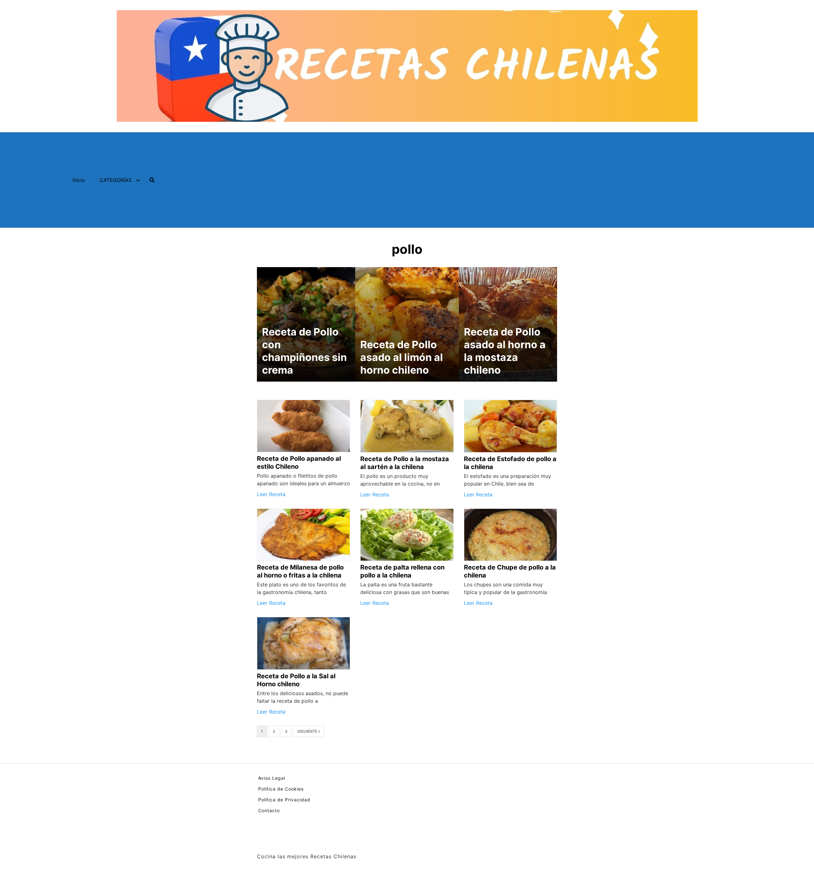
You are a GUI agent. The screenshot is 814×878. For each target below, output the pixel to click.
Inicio (78, 180)
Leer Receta (271, 494)
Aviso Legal (271, 778)
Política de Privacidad (284, 799)
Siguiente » (308, 731)
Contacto (269, 810)
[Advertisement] (520, 180)
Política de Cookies (281, 789)
